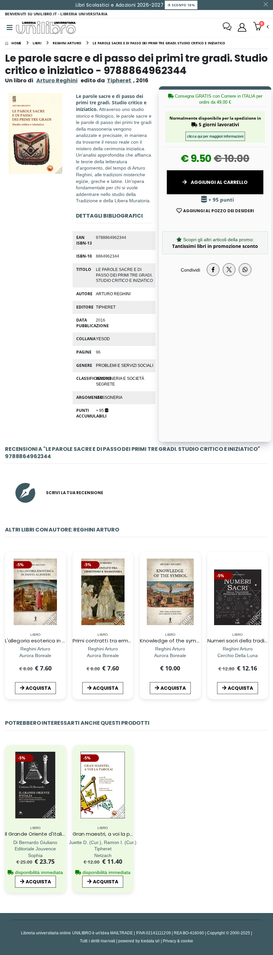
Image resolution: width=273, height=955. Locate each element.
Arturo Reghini (57, 80)
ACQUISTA (38, 688)
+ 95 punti (220, 199)
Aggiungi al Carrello (219, 182)
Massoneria (109, 397)
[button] (261, 27)
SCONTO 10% (182, 5)
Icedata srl (150, 941)
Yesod (103, 338)
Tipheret (106, 307)
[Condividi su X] (229, 269)
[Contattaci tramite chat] (227, 27)
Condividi (190, 270)
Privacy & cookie (178, 941)
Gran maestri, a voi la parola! (108, 833)
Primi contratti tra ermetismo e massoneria (127, 640)
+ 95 (100, 410)
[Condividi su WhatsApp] (245, 269)
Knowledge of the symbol (172, 640)
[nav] (9, 601)
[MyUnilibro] (242, 27)
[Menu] (9, 27)
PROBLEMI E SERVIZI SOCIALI (124, 365)
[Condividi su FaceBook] (213, 269)
